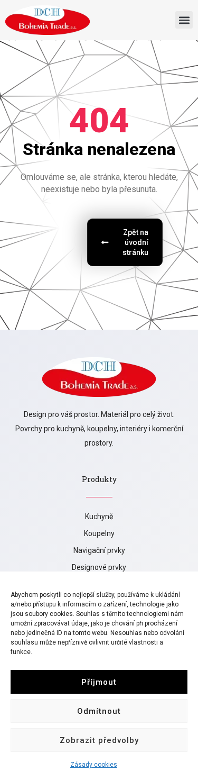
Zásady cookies (93, 764)
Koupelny (99, 533)
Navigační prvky (99, 550)
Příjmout (99, 682)
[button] (184, 20)
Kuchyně (99, 516)
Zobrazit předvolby (99, 740)
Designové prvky (99, 567)
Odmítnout (99, 711)
